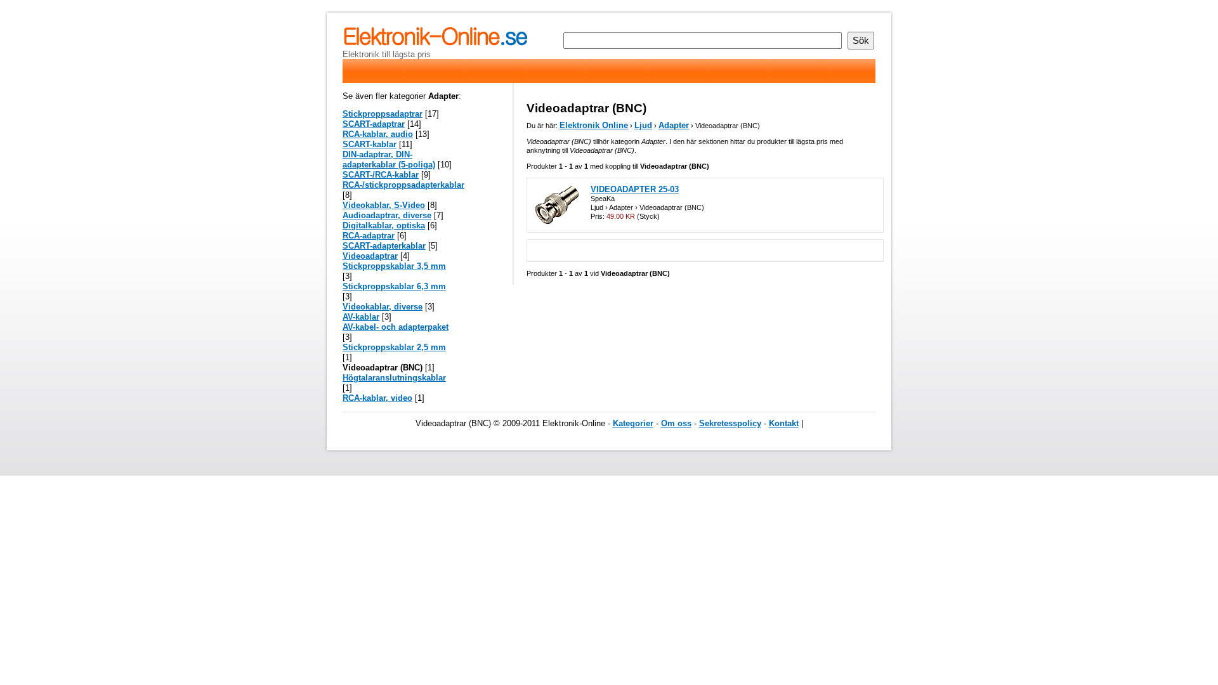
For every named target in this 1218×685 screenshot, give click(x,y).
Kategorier (633, 423)
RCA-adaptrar (369, 235)
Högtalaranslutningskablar (394, 377)
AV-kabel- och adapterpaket (396, 327)
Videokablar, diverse (382, 306)
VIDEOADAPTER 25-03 (635, 189)
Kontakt (784, 423)
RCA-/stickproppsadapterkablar (403, 185)
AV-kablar (361, 317)
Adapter (673, 125)
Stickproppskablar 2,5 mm (394, 347)
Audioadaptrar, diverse (387, 215)
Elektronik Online (594, 125)
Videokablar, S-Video (384, 205)
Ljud (643, 125)
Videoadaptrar (370, 256)
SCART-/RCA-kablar (381, 174)
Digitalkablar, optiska (384, 225)
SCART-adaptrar (374, 124)
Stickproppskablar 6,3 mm (394, 286)
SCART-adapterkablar (384, 246)
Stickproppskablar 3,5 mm (394, 266)
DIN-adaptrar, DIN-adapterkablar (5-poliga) (389, 159)
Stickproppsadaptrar (382, 114)
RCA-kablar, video (377, 398)
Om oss (676, 423)
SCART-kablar (369, 144)
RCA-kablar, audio (378, 134)
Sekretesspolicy (730, 423)
